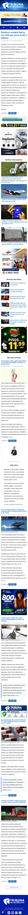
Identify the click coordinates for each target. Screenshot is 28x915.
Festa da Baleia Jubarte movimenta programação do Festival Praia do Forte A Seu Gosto (14, 511)
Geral (11, 515)
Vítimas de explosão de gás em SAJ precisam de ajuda (17, 297)
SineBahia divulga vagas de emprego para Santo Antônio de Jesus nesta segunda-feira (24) (18, 305)
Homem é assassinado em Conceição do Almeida (17, 290)
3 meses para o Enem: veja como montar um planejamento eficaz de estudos (12, 619)
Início (6, 908)
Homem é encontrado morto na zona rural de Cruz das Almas (18, 314)
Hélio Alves (17, 908)
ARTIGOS (11, 366)
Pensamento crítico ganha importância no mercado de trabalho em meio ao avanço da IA (14, 362)
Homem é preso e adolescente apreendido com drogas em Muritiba (18, 322)
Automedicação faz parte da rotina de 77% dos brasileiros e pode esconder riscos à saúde (13, 721)
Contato (21, 908)
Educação (12, 623)
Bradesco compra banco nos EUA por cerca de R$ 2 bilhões (14, 35)
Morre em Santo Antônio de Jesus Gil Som (17, 284)
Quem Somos (11, 908)
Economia (10, 40)
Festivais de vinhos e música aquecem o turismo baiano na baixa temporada (13, 801)
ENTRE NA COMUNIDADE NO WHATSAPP (12, 119)
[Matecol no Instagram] (14, 125)
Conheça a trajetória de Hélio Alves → (14, 504)
